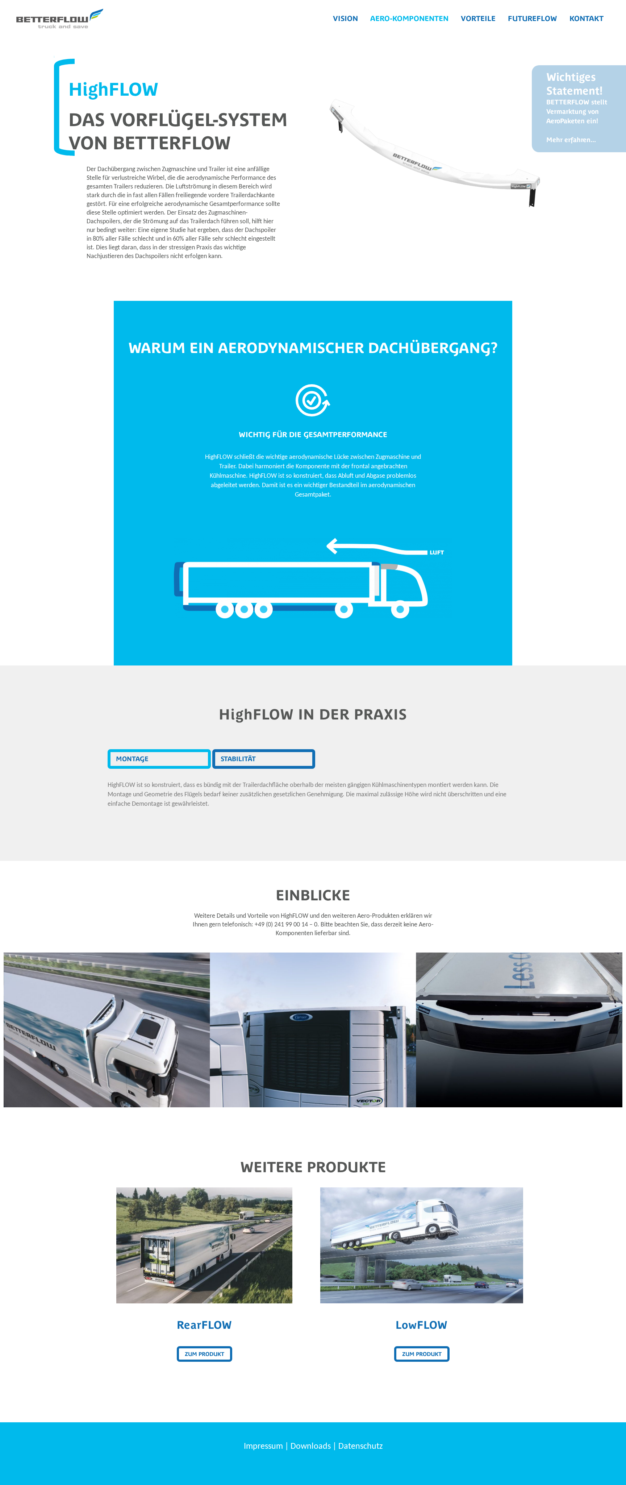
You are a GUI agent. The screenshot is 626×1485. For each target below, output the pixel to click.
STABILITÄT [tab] (238, 759)
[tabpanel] (313, 795)
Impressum (263, 1446)
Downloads (311, 1446)
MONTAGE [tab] (132, 759)
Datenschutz (360, 1446)
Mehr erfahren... (571, 140)
